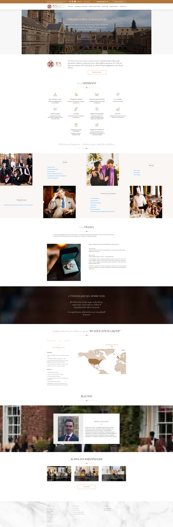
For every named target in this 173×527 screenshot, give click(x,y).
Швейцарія (67, 340)
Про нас (70, 6)
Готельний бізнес (95, 198)
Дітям (64, 162)
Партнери (50, 514)
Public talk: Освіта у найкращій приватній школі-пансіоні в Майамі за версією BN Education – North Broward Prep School (114, 477)
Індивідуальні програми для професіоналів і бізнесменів (18, 205)
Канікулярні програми (52, 169)
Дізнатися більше (96, 72)
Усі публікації (86, 486)
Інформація (113, 6)
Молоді (151, 165)
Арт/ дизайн (94, 205)
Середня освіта (51, 167)
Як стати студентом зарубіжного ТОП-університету (86, 477)
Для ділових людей (79, 512)
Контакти (123, 6)
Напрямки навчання (81, 6)
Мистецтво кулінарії (96, 202)
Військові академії (95, 209)
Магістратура (137, 174)
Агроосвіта (93, 207)
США (60, 340)
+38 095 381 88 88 (107, 508)
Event (49, 512)
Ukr (80, 1)
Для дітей (76, 508)
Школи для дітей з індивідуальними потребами (103, 211)
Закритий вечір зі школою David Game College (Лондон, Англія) (59, 477)
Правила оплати (50, 519)
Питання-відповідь (50, 516)
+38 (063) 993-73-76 (102, 1)
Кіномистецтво (94, 200)
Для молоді (77, 510)
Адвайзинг (105, 6)
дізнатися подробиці (86, 37)
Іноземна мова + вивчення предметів (56, 175)
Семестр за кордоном (52, 178)
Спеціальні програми (108, 193)
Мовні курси (137, 170)
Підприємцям (22, 200)
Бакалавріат (137, 172)
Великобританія (51, 340)
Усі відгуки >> (115, 445)
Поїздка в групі (51, 171)
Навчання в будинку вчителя (54, 173)
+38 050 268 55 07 (107, 510)
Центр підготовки (94, 6)
